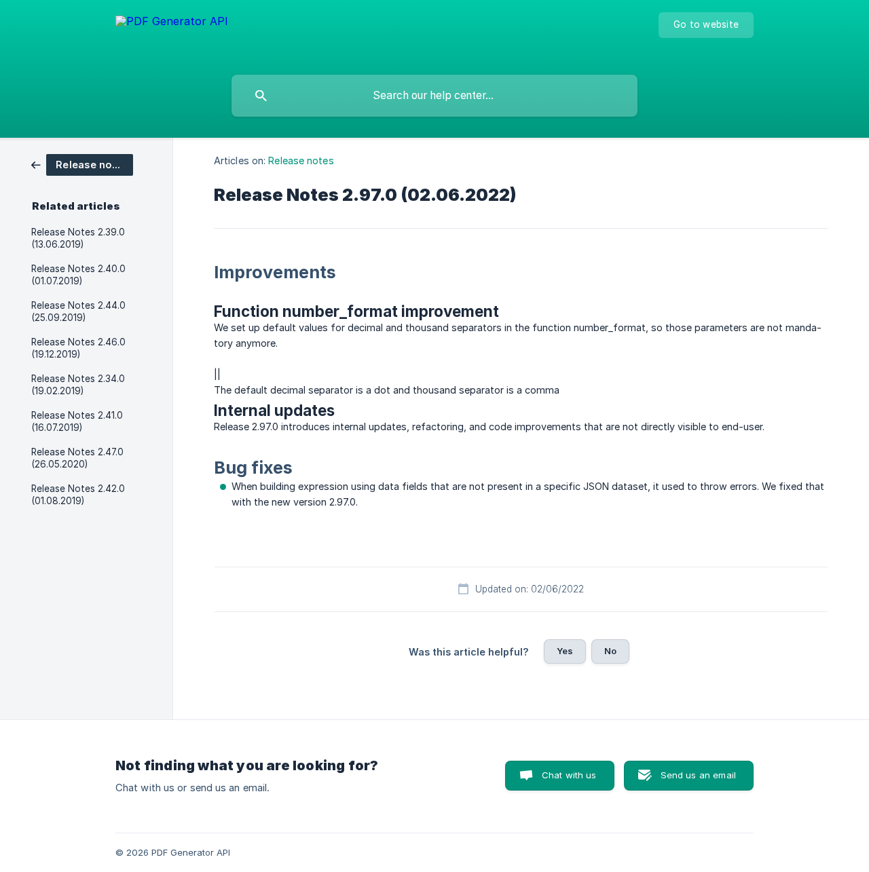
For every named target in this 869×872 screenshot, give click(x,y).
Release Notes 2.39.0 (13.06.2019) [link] (78, 238)
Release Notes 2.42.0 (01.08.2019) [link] (78, 494)
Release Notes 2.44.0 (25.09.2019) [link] (78, 311)
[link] (82, 163)
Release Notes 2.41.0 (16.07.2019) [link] (77, 421)
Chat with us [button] (569, 775)
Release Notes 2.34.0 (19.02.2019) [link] (78, 384)
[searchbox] (434, 96)
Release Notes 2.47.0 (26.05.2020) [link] (77, 458)
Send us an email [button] (698, 775)
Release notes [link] (300, 160)
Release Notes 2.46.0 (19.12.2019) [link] (78, 348)
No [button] (610, 650)
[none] (171, 34)
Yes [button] (565, 650)
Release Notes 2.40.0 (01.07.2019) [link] (78, 274)
